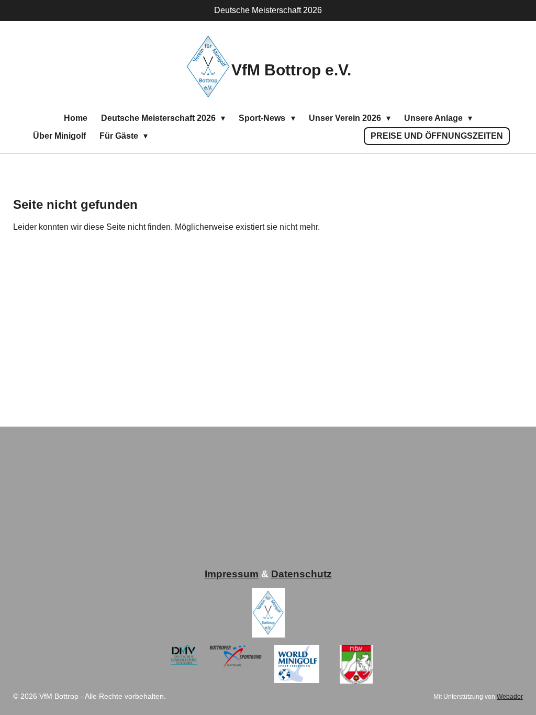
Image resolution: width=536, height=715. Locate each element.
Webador (510, 696)
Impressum (232, 573)
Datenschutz (301, 573)
